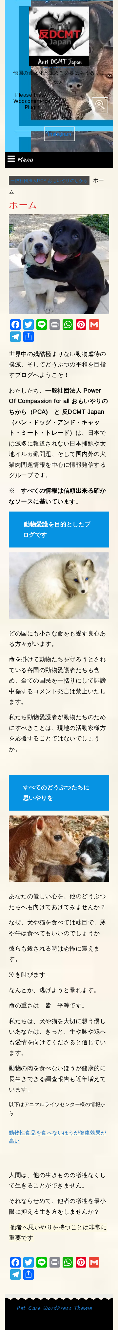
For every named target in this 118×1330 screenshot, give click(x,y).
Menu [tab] (25, 160)
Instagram (61, 136)
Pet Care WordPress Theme (54, 1308)
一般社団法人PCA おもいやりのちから (59, 67)
